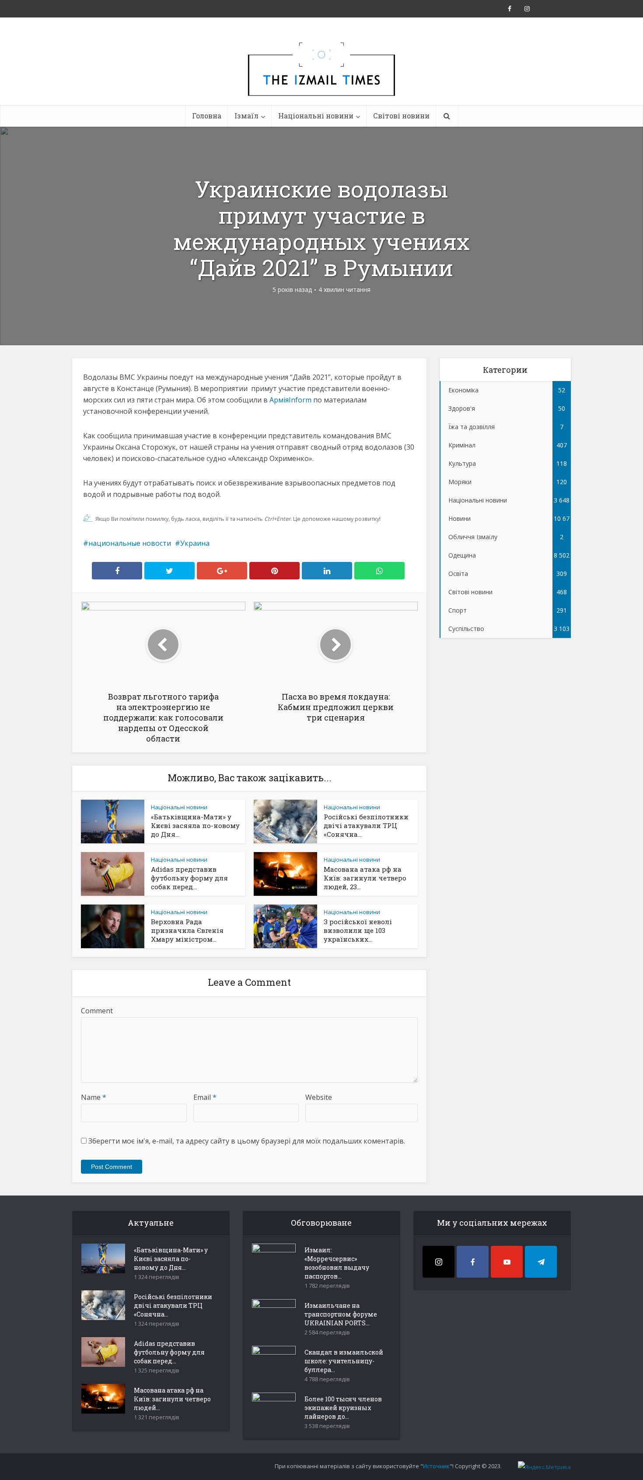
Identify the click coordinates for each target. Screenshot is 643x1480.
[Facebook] (473, 1262)
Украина (195, 543)
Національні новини (315, 115)
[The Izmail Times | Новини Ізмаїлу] (321, 78)
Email (205, 1097)
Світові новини (401, 115)
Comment (97, 1011)
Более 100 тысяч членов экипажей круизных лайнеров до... (343, 1408)
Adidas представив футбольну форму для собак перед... (189, 878)
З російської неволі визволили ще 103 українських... (358, 930)
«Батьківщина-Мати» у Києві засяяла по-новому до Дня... (195, 825)
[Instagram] (438, 1262)
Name (93, 1097)
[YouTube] (507, 1262)
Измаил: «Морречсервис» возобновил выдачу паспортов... (336, 1263)
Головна (206, 115)
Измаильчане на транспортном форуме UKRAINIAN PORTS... (340, 1314)
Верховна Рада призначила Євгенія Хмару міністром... (187, 930)
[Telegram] (541, 1262)
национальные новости (129, 543)
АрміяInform (290, 400)
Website (318, 1097)
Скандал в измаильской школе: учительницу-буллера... (343, 1361)
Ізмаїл (246, 115)
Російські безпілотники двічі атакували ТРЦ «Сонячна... (366, 825)
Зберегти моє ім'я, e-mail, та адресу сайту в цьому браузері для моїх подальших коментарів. (246, 1141)
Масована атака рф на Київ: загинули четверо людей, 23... (365, 878)
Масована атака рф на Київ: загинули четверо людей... (172, 1399)
